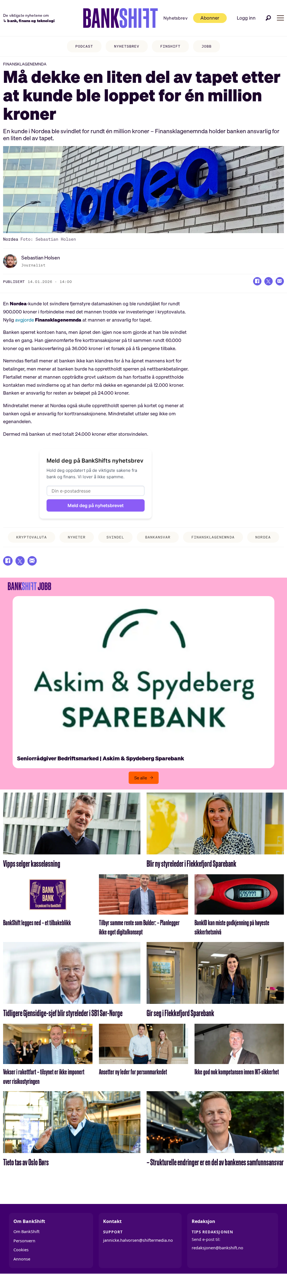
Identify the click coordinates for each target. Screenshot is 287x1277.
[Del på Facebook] (257, 281)
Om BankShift (26, 1231)
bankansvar (157, 537)
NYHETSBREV (126, 46)
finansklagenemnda (213, 537)
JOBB (207, 46)
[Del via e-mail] (280, 281)
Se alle (140, 778)
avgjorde (24, 320)
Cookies (21, 1249)
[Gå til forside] (120, 18)
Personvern (24, 1240)
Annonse (21, 1259)
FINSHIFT (170, 46)
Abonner (209, 18)
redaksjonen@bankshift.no (217, 1247)
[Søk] (268, 17)
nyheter (76, 537)
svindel (115, 537)
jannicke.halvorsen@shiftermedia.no (138, 1240)
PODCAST (84, 46)
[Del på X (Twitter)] (268, 281)
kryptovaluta (31, 537)
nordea (262, 537)
